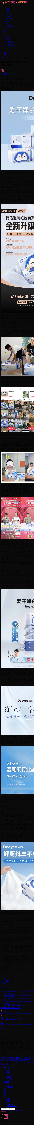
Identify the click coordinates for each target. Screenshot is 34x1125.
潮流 (5, 33)
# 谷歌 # (22, 1110)
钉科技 (2, 1059)
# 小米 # (17, 1110)
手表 (8, 11)
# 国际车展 (10, 44)
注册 (5, 53)
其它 (5, 74)
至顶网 (17, 1059)
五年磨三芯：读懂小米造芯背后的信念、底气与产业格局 (16, 1024)
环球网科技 (14, 1060)
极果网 (13, 1059)
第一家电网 (4, 1057)
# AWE (9, 41)
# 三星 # (7, 1110)
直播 (8, 25)
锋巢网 (15, 1062)
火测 (8, 23)
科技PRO (6, 21)
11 (3, 980)
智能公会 (18, 1057)
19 (4, 982)
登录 (5, 54)
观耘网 (25, 1060)
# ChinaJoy (10, 42)
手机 (8, 8)
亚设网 (9, 1060)
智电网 (9, 1057)
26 (4, 983)
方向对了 (20, 1060)
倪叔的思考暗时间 (6, 73)
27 (6, 983)
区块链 (9, 16)
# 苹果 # (3, 1110)
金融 (8, 13)
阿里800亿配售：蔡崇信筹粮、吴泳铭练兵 (12, 1019)
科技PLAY (10, 26)
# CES (8, 39)
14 (7, 980)
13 (6, 980)
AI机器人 (22, 1059)
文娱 (8, 10)
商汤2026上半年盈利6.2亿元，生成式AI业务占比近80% (16, 1013)
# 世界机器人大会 (12, 45)
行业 (5, 6)
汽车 (5, 28)
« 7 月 (2, 987)
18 (3, 982)
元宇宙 (9, 15)
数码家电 (9, 20)
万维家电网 (28, 1059)
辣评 (5, 35)
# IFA (8, 38)
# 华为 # (12, 1110)
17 (1, 982)
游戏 (5, 30)
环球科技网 (8, 1059)
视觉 (5, 31)
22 (9, 982)
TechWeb (30, 1057)
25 (3, 983)
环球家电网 (24, 1057)
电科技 (13, 1057)
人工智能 (9, 18)
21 (7, 982)
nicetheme (26, 1062)
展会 (5, 36)
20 (6, 982)
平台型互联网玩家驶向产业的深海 (13, 1005)
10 (1, 980)
